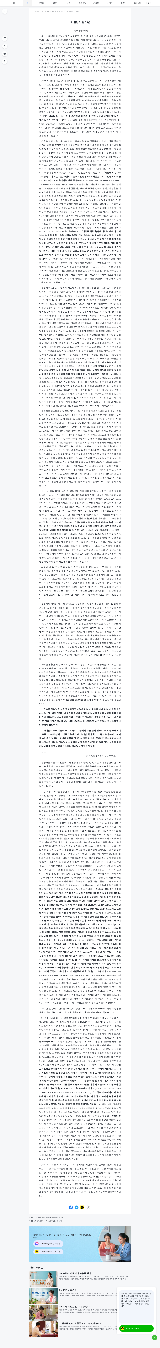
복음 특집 (82, 3)
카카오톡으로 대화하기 (134, 1328)
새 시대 (110, 3)
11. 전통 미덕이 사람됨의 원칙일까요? (48, 1217)
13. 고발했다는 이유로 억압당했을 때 (48, 1221)
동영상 (41, 3)
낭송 (68, 3)
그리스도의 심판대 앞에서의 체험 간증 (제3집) (47, 11)
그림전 (123, 3)
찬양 (55, 3)
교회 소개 (137, 3)
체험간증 (96, 3)
